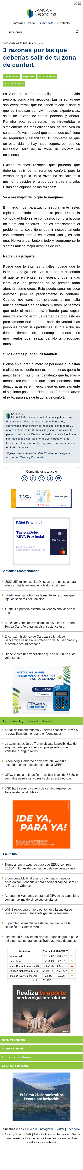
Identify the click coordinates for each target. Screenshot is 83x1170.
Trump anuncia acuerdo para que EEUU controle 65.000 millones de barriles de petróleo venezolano (40, 866)
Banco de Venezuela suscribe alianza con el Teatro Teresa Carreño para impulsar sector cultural (40, 624)
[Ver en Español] (79, 3)
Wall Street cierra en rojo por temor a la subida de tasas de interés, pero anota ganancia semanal (38, 911)
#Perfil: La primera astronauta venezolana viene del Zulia (40, 610)
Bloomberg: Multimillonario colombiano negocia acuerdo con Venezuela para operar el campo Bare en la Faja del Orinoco (42, 882)
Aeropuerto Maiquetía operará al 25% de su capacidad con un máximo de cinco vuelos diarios (42, 897)
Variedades (11, 76)
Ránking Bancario (13, 1039)
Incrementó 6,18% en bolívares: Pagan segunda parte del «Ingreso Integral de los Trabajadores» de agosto (41, 938)
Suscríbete (46, 23)
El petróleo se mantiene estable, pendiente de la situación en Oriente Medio (38, 925)
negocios (28, 76)
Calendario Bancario (15, 1065)
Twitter (24, 457)
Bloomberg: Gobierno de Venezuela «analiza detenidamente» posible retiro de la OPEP (35, 762)
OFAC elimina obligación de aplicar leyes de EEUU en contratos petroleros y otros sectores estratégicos (42, 776)
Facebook (37, 457)
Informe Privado (24, 23)
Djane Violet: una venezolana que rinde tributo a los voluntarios (40, 655)
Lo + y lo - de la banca (16, 1057)
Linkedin (31, 1129)
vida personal (47, 76)
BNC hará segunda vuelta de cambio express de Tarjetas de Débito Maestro (38, 790)
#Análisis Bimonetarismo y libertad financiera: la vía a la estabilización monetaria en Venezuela (41, 731)
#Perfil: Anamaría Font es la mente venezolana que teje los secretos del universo (40, 597)
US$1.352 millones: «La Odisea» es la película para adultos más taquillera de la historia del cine (40, 583)
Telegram (64, 453)
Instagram (12, 457)
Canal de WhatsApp (44, 453)
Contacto (63, 23)
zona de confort (14, 83)
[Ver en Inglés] (75, 3)
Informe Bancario (13, 1048)
